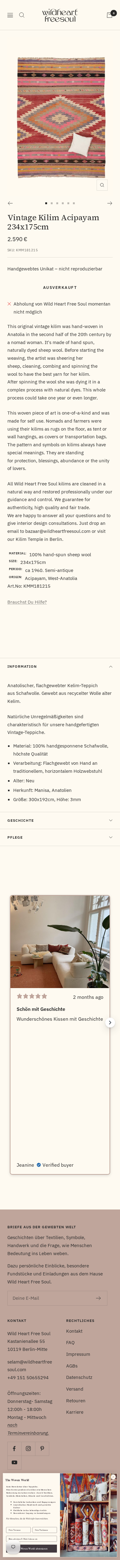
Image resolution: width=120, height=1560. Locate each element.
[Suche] (22, 15)
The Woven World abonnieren (31, 1548)
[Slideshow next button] (110, 1022)
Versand (74, 1389)
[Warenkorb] (109, 15)
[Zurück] (10, 203)
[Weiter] (110, 203)
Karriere (74, 1412)
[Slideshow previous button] (10, 1022)
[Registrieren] (98, 1298)
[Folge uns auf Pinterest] (42, 1449)
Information (22, 666)
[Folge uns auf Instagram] (28, 1449)
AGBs (72, 1366)
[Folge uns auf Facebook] (14, 1449)
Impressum (78, 1354)
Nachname (37, 1524)
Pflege (15, 837)
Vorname (10, 1524)
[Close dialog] (113, 1477)
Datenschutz (79, 1377)
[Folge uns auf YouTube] (14, 1462)
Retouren (76, 1401)
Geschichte (20, 820)
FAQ (70, 1342)
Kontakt (74, 1331)
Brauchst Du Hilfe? (27, 602)
